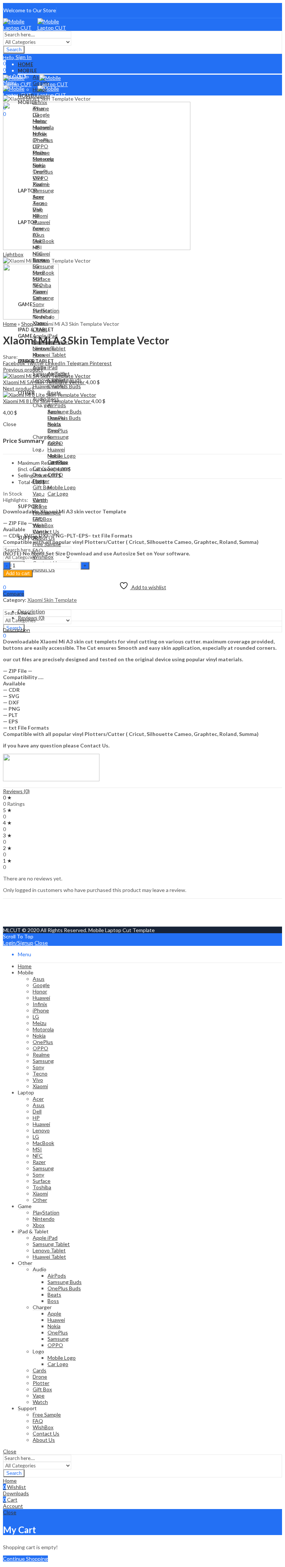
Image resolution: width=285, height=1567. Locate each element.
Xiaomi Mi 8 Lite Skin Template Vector (47, 401)
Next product (18, 388)
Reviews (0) (16, 791)
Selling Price (32, 475)
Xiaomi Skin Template (52, 600)
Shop (27, 324)
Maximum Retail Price (42, 466)
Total (24, 482)
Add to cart (18, 573)
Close (41, 943)
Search (14, 49)
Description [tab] (31, 611)
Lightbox (13, 254)
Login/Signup (18, 943)
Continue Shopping (25, 1558)
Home (10, 324)
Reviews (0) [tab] (31, 617)
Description (16, 630)
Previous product (23, 369)
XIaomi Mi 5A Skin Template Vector (44, 382)
